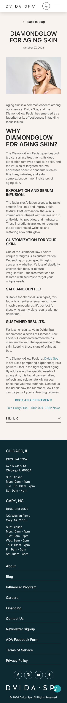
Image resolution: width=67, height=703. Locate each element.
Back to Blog (36, 22)
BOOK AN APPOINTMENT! (33, 400)
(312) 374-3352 (17, 459)
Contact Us (15, 619)
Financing (13, 608)
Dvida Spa (51, 358)
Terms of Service (19, 650)
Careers (12, 598)
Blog (9, 577)
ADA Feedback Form (22, 640)
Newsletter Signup (20, 629)
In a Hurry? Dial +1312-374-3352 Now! (33, 408)
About (11, 566)
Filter (12, 418)
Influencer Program (21, 587)
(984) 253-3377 (17, 509)
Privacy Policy (17, 661)
